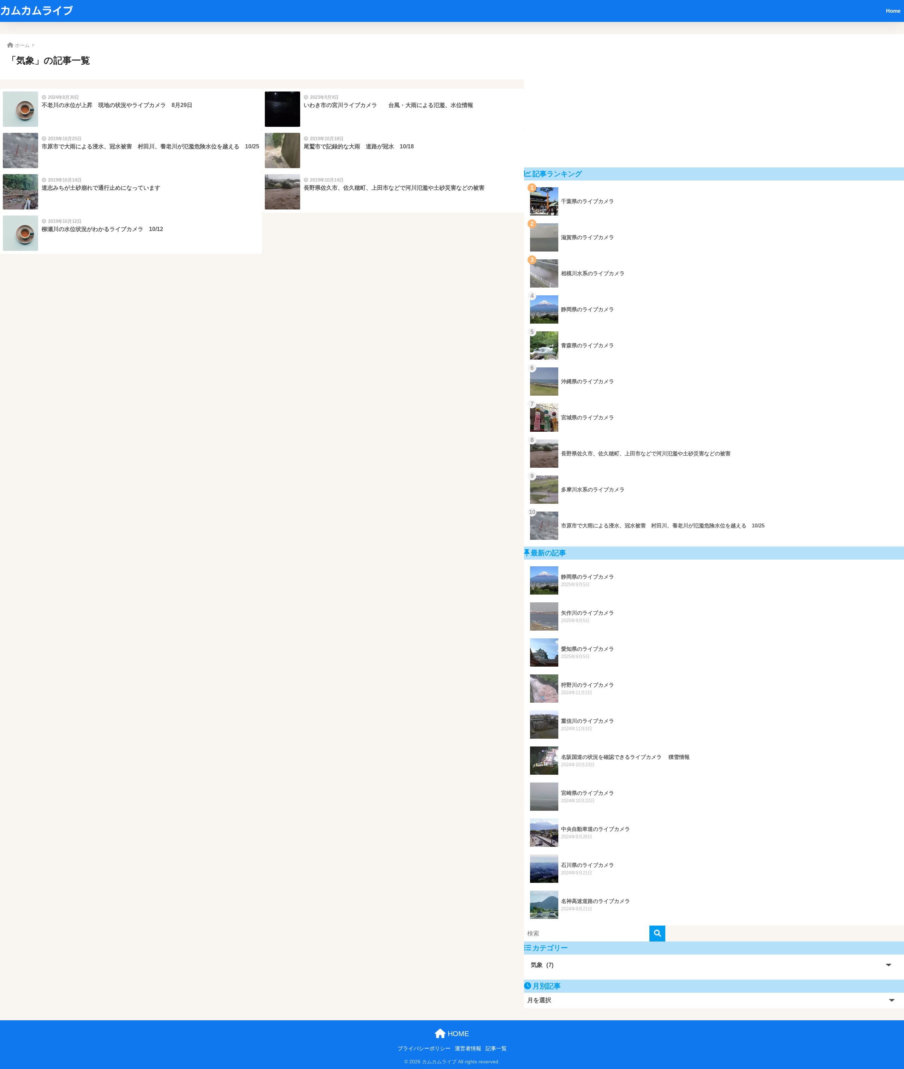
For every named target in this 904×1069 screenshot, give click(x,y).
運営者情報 (468, 1048)
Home (893, 11)
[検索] (657, 933)
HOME (457, 1034)
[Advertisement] (714, 100)
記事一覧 (496, 1048)
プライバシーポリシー (424, 1048)
